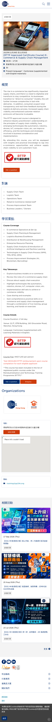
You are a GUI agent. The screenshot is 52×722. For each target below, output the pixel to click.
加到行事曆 (11, 432)
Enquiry (28, 382)
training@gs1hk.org (15, 483)
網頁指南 (4, 697)
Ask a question (12, 170)
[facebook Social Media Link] (4, 662)
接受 (4, 718)
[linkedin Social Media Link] (13, 662)
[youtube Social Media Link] (9, 662)
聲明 (3, 701)
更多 (46, 649)
